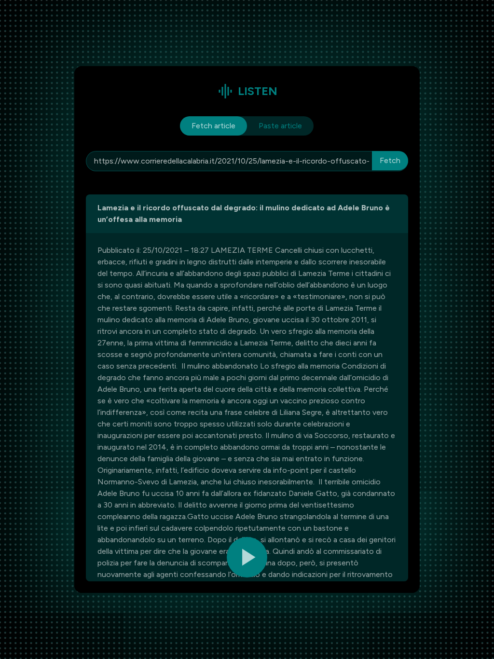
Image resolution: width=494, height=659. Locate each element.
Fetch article (213, 125)
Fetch (390, 160)
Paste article (280, 125)
